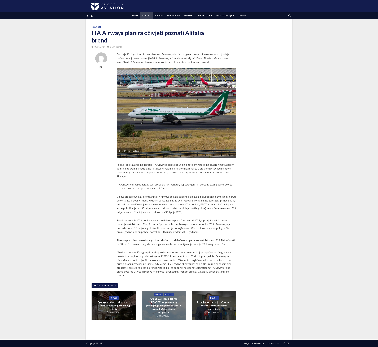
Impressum (273, 343)
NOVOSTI (146, 15)
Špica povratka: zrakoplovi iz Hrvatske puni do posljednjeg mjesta (114, 305)
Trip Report (173, 15)
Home (135, 15)
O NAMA (242, 15)
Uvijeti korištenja (254, 343)
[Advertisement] (264, 69)
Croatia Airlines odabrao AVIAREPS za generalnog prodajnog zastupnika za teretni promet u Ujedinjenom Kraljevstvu (163, 305)
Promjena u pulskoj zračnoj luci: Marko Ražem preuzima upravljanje (214, 305)
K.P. (101, 67)
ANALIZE (188, 15)
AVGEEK (159, 15)
